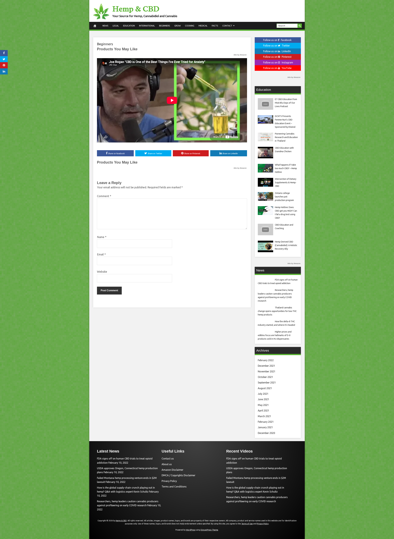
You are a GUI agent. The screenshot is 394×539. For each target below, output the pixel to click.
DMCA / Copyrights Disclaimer (178, 475)
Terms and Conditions (174, 486)
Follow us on (277, 40)
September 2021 (267, 382)
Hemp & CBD (135, 9)
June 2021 (263, 399)
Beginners (164, 25)
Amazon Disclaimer (172, 469)
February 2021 (266, 421)
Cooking (189, 25)
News (105, 25)
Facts (215, 25)
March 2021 (264, 416)
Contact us (168, 458)
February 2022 (266, 360)
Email (101, 254)
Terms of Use (247, 524)
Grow (177, 25)
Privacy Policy (169, 481)
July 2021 (263, 393)
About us (167, 464)
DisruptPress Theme (209, 530)
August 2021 (265, 388)
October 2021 (265, 377)
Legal (116, 25)
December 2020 (266, 433)
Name (101, 236)
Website (102, 271)
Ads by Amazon (240, 55)
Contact (227, 25)
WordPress (190, 530)
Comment (104, 196)
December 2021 (266, 365)
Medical (203, 25)
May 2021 (263, 405)
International (147, 25)
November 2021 (266, 371)
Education (129, 25)
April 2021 (263, 410)
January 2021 (265, 427)
